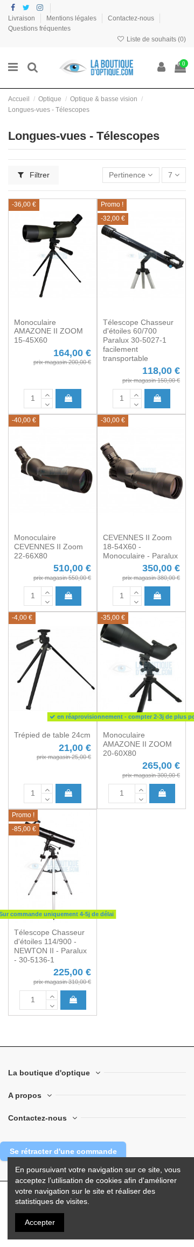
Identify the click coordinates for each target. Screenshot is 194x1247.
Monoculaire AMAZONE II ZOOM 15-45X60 (48, 331)
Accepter (40, 1222)
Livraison (22, 18)
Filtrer (38, 175)
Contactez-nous (132, 18)
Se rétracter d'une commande (63, 1151)
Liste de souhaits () (155, 39)
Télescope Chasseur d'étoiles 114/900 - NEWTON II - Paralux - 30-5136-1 (50, 945)
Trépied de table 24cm (52, 735)
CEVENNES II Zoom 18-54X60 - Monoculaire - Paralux (140, 546)
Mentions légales (72, 18)
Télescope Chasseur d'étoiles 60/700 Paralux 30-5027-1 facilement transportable (138, 340)
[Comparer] (52, 308)
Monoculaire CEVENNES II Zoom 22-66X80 (48, 546)
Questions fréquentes (39, 28)
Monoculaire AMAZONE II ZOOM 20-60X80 (137, 744)
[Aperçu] (67, 308)
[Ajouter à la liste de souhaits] (37, 308)
